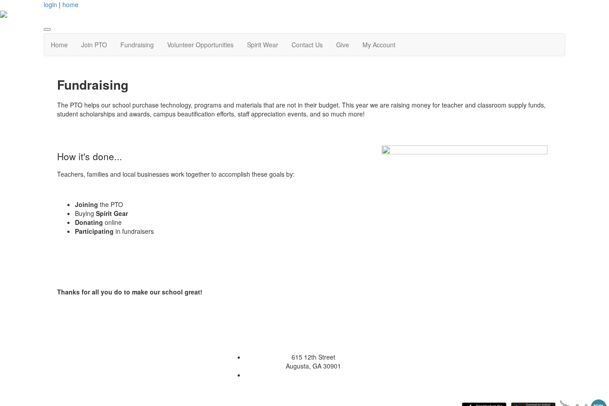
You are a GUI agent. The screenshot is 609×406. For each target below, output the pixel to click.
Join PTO (94, 44)
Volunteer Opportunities (200, 44)
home (70, 4)
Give (342, 44)
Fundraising (137, 44)
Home (59, 44)
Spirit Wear (262, 44)
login (50, 4)
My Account (378, 44)
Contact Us (307, 44)
